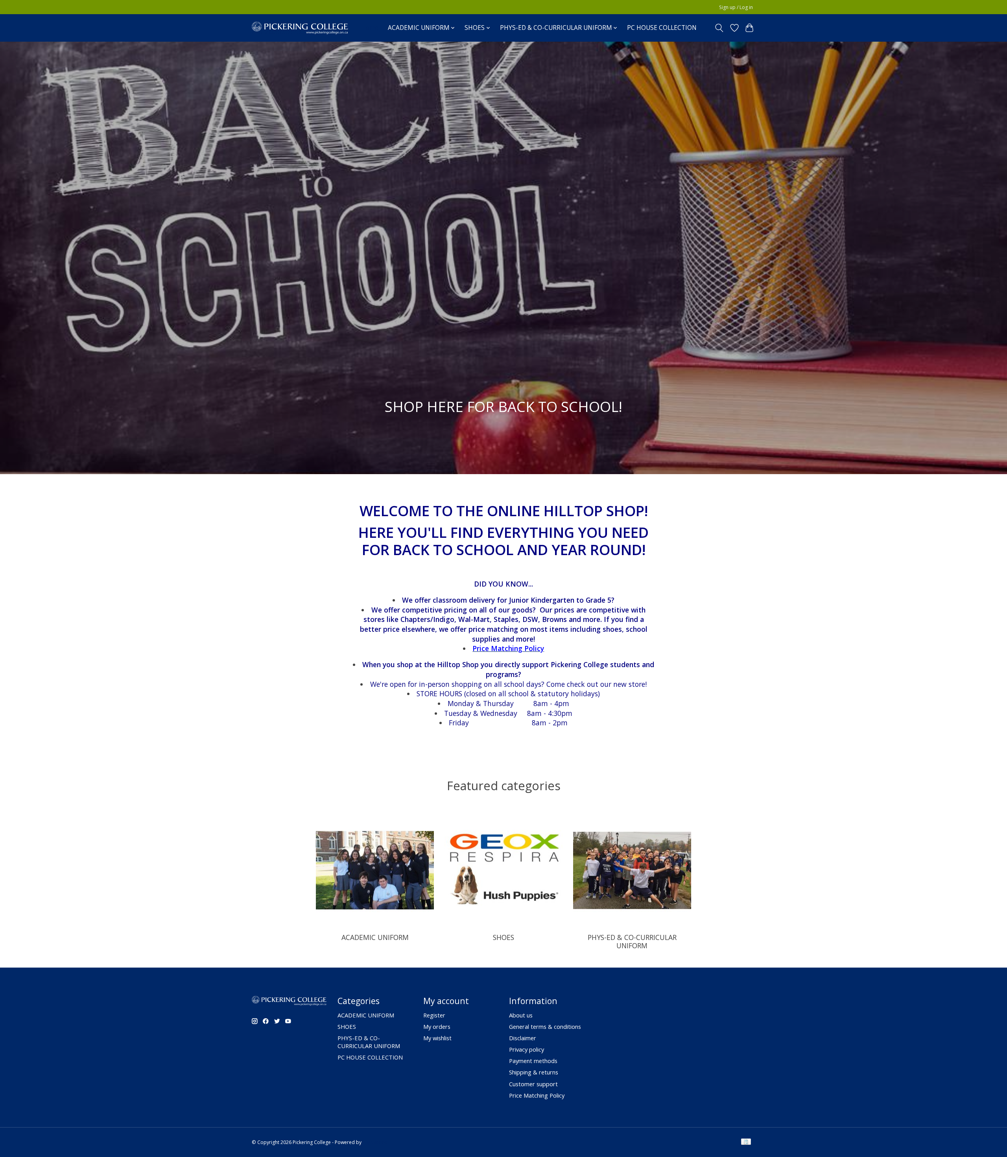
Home (369, 28)
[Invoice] (746, 1142)
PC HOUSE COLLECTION (662, 28)
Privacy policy (526, 1049)
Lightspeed (375, 1142)
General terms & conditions (545, 1026)
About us (521, 1015)
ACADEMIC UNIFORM (375, 937)
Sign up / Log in (736, 7)
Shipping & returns (533, 1072)
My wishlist (437, 1038)
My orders (436, 1026)
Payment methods (533, 1061)
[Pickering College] (300, 28)
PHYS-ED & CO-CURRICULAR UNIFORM (632, 941)
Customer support (533, 1084)
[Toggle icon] (719, 28)
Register (434, 1015)
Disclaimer (522, 1038)
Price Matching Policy (536, 1095)
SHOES (503, 937)
